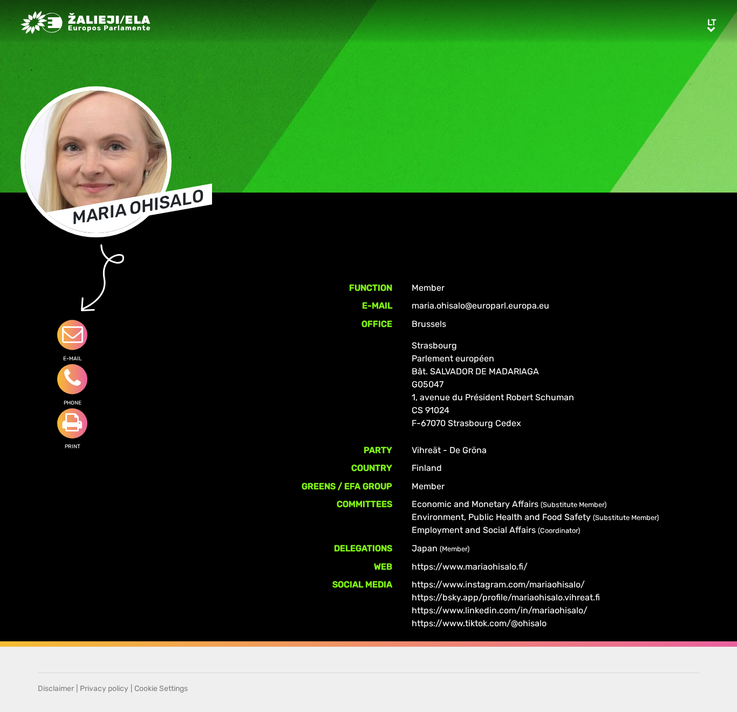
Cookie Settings (161, 688)
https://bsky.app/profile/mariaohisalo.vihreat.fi (506, 597)
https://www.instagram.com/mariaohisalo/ (498, 584)
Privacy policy (104, 688)
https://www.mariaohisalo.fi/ (470, 567)
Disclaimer (56, 688)
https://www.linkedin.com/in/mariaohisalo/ (500, 610)
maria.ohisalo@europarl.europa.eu (480, 305)
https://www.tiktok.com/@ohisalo (479, 623)
